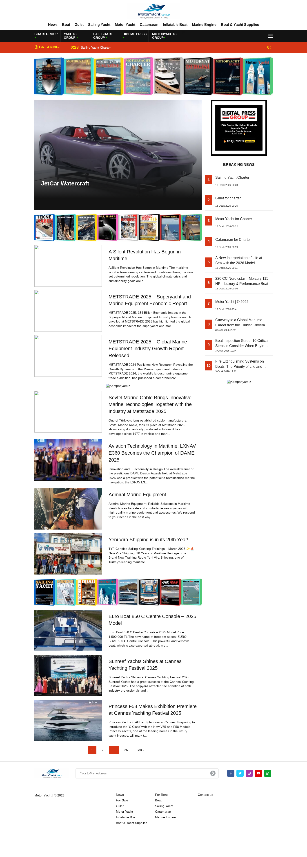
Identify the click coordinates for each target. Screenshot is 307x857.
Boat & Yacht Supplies (240, 25)
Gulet (79, 25)
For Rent (161, 794)
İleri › (140, 750)
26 (126, 750)
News (53, 25)
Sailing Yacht (99, 25)
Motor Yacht (125, 25)
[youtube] (258, 773)
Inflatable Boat (175, 25)
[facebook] (230, 773)
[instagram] (249, 773)
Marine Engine (204, 25)
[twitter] (240, 773)
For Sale (122, 800)
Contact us (205, 794)
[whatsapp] (267, 773)
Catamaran (149, 25)
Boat (66, 25)
